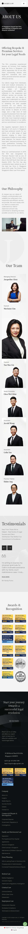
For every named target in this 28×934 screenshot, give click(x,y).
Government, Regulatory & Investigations (10, 823)
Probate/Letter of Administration (12, 864)
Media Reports (6, 801)
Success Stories (6, 804)
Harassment (5, 897)
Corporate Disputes (7, 819)
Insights (4, 798)
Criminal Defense (7, 891)
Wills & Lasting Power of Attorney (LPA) (13, 861)
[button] (4, 547)
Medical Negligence (7, 878)
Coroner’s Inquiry (7, 881)
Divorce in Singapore (8, 844)
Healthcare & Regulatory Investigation (13, 883)
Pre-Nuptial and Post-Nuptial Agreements (10, 840)
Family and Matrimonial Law (11, 832)
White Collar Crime (7, 894)
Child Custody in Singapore (10, 847)
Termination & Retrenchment (10, 911)
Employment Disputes (8, 905)
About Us (4, 795)
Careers (4, 807)
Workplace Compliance (9, 908)
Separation (5, 836)
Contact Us (5, 809)
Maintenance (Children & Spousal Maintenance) (12, 852)
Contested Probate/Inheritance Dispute (13, 867)
